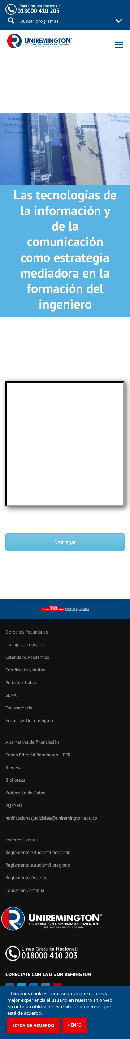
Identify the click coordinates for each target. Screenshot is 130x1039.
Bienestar (14, 767)
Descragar (65, 542)
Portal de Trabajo (21, 682)
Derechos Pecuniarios (26, 632)
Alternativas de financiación (32, 742)
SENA (11, 695)
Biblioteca (15, 780)
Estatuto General (21, 840)
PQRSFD (13, 805)
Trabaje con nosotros (25, 644)
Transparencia (18, 708)
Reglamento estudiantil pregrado (37, 865)
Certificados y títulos (25, 670)
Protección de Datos (25, 793)
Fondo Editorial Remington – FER (38, 755)
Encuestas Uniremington (29, 720)
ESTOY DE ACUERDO (33, 1025)
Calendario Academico (27, 657)
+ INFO (75, 1025)
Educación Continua (24, 890)
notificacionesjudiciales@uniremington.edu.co (51, 818)
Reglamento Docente (26, 878)
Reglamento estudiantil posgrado (37, 852)
